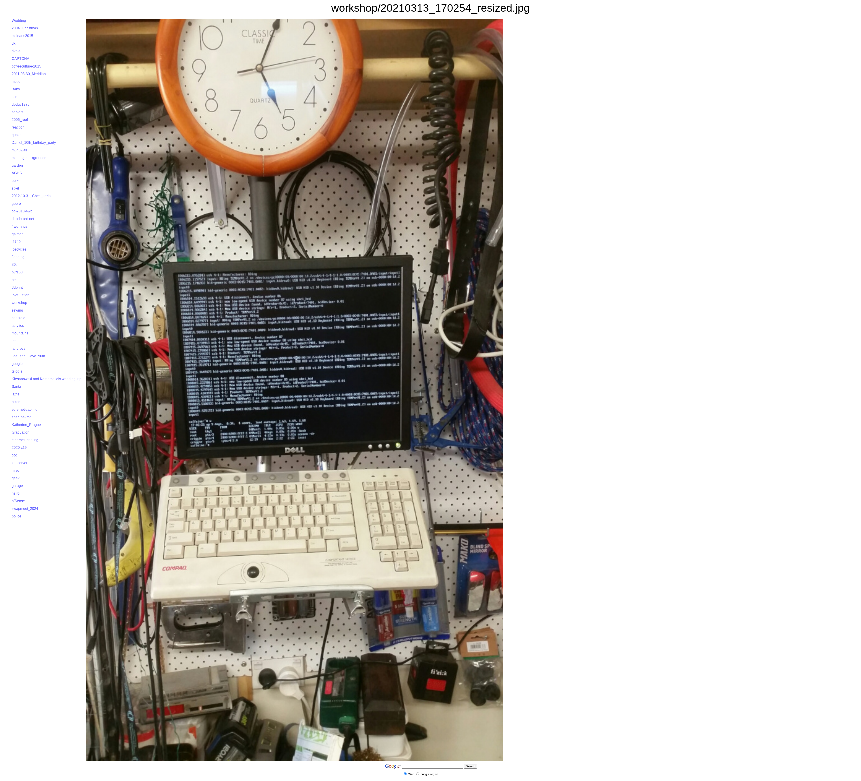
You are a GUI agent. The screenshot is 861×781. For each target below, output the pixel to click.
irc (13, 341)
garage (17, 486)
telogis (17, 371)
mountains (20, 333)
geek (16, 478)
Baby (16, 89)
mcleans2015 (22, 36)
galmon (18, 234)
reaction (18, 127)
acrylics (18, 325)
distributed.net (23, 219)
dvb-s (16, 51)
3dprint (17, 287)
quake (17, 135)
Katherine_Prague (26, 425)
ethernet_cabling (25, 440)
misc (15, 470)
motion (17, 81)
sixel (15, 188)
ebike (16, 181)
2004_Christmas (25, 28)
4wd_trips (19, 226)
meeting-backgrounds (29, 158)
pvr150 (17, 272)
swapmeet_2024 (25, 508)
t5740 (16, 242)
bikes (16, 402)
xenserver (19, 463)
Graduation (20, 432)
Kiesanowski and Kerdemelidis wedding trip (46, 379)
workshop (19, 303)
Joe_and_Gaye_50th (28, 356)
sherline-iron (22, 417)
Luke (16, 97)
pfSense (18, 501)
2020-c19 (19, 447)
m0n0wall (19, 150)
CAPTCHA (20, 59)
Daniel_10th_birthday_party (34, 142)
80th (15, 264)
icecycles (19, 249)
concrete (18, 318)
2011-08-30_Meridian (29, 74)
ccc (14, 455)
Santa (16, 386)
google (17, 364)
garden (17, 165)
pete (15, 280)
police (16, 516)
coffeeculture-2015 (26, 66)
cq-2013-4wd (22, 211)
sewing (17, 310)
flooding (18, 257)
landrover (19, 348)
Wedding (19, 20)
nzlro (16, 493)
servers (17, 112)
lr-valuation (20, 295)
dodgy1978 (21, 104)
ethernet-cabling (24, 409)
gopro (16, 203)
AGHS (17, 173)
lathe (16, 394)
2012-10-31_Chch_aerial (32, 196)
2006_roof (20, 120)
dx (13, 43)
